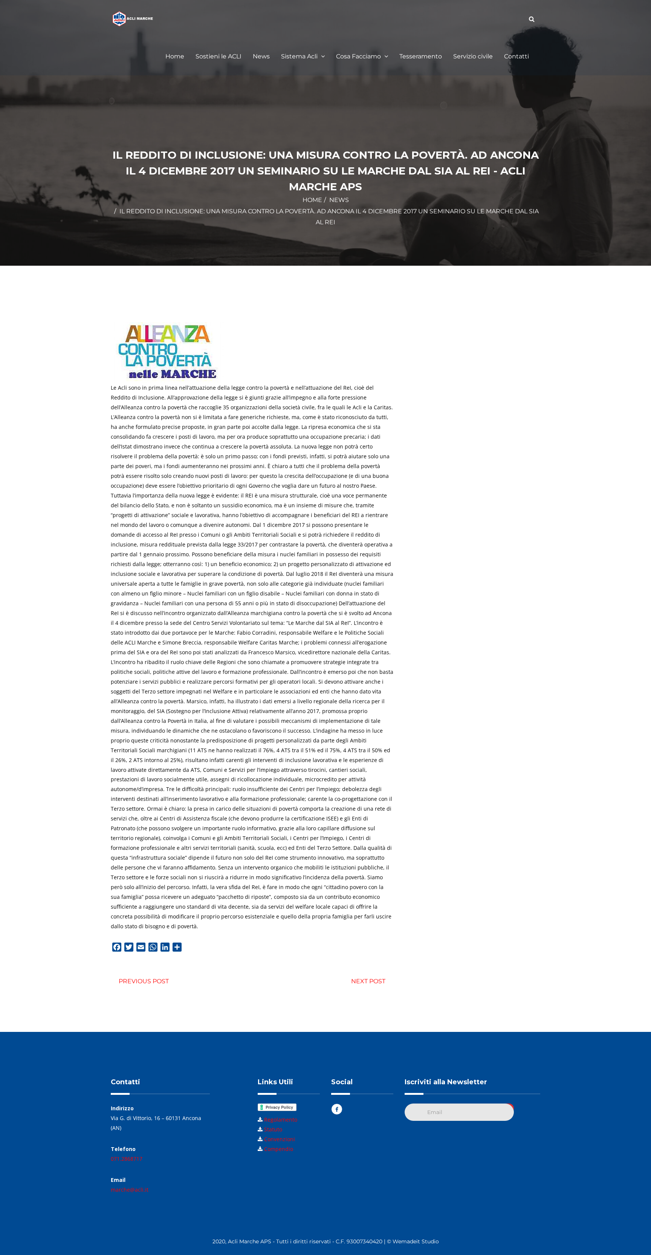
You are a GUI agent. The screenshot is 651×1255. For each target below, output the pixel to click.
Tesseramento (420, 56)
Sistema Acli (300, 56)
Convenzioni (279, 1139)
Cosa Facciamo (359, 56)
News (261, 56)
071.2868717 (126, 1158)
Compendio (278, 1148)
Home (174, 56)
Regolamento (280, 1119)
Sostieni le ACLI (218, 56)
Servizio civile (473, 56)
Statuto (273, 1129)
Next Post (368, 981)
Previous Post (144, 981)
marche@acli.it (129, 1189)
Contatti (516, 56)
